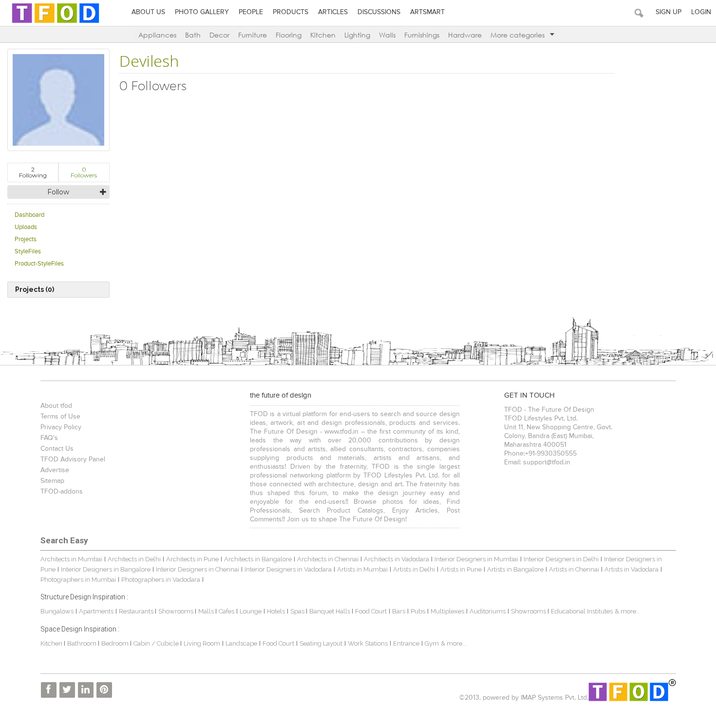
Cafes (226, 611)
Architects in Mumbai (71, 559)
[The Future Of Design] (55, 23)
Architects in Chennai (327, 559)
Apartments (96, 611)
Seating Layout (321, 643)
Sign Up (668, 12)
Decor (219, 35)
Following (33, 172)
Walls (387, 35)
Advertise (54, 470)
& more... (628, 611)
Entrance (406, 643)
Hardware (465, 35)
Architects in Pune (192, 559)
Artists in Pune (461, 569)
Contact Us (57, 448)
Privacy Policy (60, 427)
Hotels (276, 611)
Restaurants (137, 611)
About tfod (56, 405)
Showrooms (176, 611)
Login (701, 12)
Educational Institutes (582, 611)
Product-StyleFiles (39, 264)
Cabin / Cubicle (156, 643)
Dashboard (29, 215)
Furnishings (421, 35)
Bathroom (82, 643)
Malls (206, 611)
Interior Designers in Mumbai (476, 559)
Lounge (251, 611)
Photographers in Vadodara (160, 579)
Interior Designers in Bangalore (106, 569)
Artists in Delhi (414, 569)
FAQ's (49, 438)
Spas (298, 611)
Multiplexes (447, 611)
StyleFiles (28, 251)
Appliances (157, 35)
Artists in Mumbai (362, 569)
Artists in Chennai (574, 569)
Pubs (418, 611)
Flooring (288, 35)
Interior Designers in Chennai (197, 569)
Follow (58, 192)
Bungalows (57, 611)
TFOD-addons (61, 491)
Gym (432, 643)
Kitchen (323, 35)
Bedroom (115, 643)
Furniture (252, 35)
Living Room (202, 643)
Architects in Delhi (134, 559)
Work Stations (368, 643)
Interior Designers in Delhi (561, 559)
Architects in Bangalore (258, 559)
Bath (193, 35)
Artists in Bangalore (515, 569)
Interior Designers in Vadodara (288, 569)
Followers (84, 172)
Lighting (357, 35)
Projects (26, 239)
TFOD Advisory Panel (72, 459)
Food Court (371, 611)
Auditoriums (488, 611)
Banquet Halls (330, 611)
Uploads (26, 227)
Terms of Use (60, 416)
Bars (398, 611)
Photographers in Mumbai (78, 579)
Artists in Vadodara (631, 569)
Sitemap (52, 481)
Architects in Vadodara (396, 559)
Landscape (241, 643)
